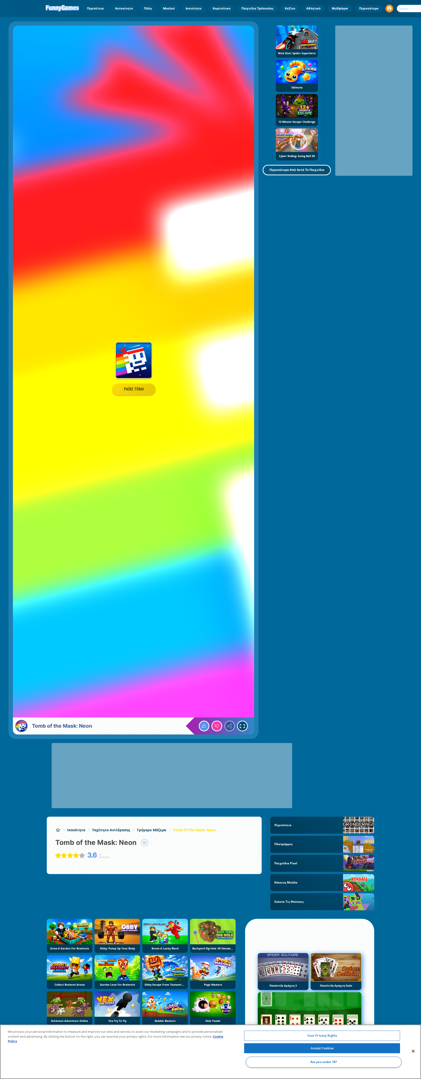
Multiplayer (340, 8)
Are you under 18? (323, 1062)
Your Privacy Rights (322, 1035)
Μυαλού (169, 8)
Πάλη (148, 8)
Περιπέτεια (95, 8)
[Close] (413, 1051)
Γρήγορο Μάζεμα (151, 830)
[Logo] (62, 8)
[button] (389, 8)
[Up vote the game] (204, 726)
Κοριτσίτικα (221, 8)
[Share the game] (229, 726)
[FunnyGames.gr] (57, 829)
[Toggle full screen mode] (242, 726)
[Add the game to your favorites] (145, 843)
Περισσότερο (369, 8)
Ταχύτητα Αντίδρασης (111, 830)
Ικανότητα (193, 8)
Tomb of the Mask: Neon (194, 830)
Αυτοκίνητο (124, 8)
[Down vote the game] (216, 726)
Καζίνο (290, 8)
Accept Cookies (322, 1048)
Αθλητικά (313, 8)
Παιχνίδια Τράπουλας (257, 8)
